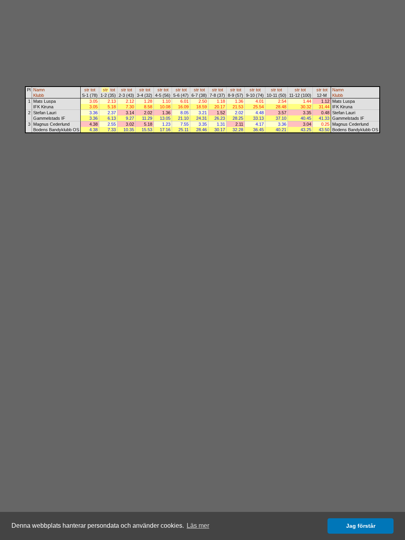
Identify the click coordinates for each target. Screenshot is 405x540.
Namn (39, 89)
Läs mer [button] (198, 525)
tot (93, 89)
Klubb (38, 95)
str (86, 89)
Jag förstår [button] (360, 526)
